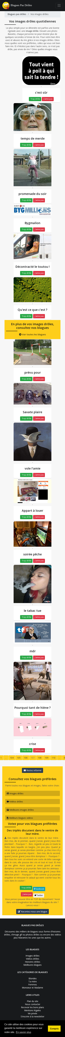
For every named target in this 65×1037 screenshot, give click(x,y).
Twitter (39, 895)
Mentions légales (32, 1010)
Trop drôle (35, 99)
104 (12, 757)
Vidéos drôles (16, 801)
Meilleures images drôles (21, 809)
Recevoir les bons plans (32, 1007)
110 (53, 757)
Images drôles (16, 793)
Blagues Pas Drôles (21, 5)
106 (26, 757)
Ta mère (32, 981)
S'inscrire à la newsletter (32, 1016)
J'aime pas (47, 99)
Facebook (39, 889)
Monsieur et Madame (32, 987)
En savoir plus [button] (23, 1032)
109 (46, 757)
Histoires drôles (32, 961)
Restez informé (33, 770)
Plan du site (32, 1001)
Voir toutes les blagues (33, 334)
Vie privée (32, 1013)
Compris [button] (54, 1028)
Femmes (32, 984)
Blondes (33, 978)
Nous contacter (32, 1004)
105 (19, 757)
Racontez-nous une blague (33, 911)
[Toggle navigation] (59, 5)
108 (39, 757)
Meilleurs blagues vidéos (20, 817)
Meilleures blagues (32, 964)
